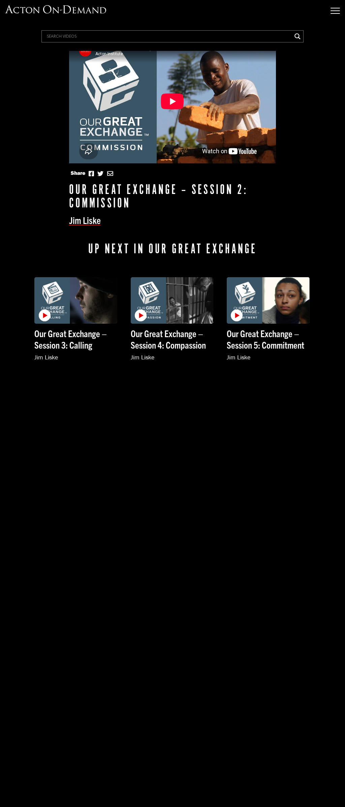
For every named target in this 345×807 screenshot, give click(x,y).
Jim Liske (85, 220)
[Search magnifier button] (297, 36)
